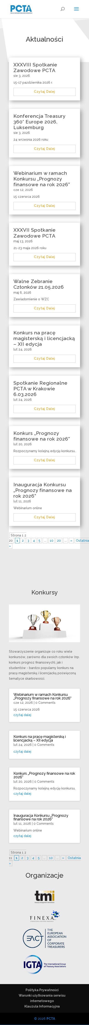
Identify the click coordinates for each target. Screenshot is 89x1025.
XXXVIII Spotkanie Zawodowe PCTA (35, 67)
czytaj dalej (44, 91)
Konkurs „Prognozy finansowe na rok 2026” (41, 436)
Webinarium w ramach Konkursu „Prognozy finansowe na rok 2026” (41, 178)
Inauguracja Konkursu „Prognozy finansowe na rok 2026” (42, 490)
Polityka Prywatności (42, 990)
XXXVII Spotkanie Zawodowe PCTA (34, 232)
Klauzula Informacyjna (42, 1006)
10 (51, 540)
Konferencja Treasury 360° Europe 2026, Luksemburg (39, 121)
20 (59, 540)
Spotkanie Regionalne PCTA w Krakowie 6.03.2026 (40, 388)
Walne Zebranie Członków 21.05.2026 (38, 284)
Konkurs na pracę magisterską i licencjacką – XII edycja (44, 338)
